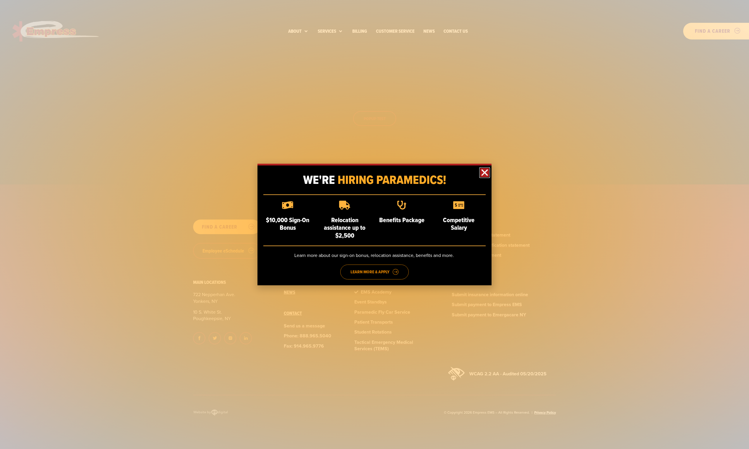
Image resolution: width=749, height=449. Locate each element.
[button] (484, 172)
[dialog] (374, 224)
